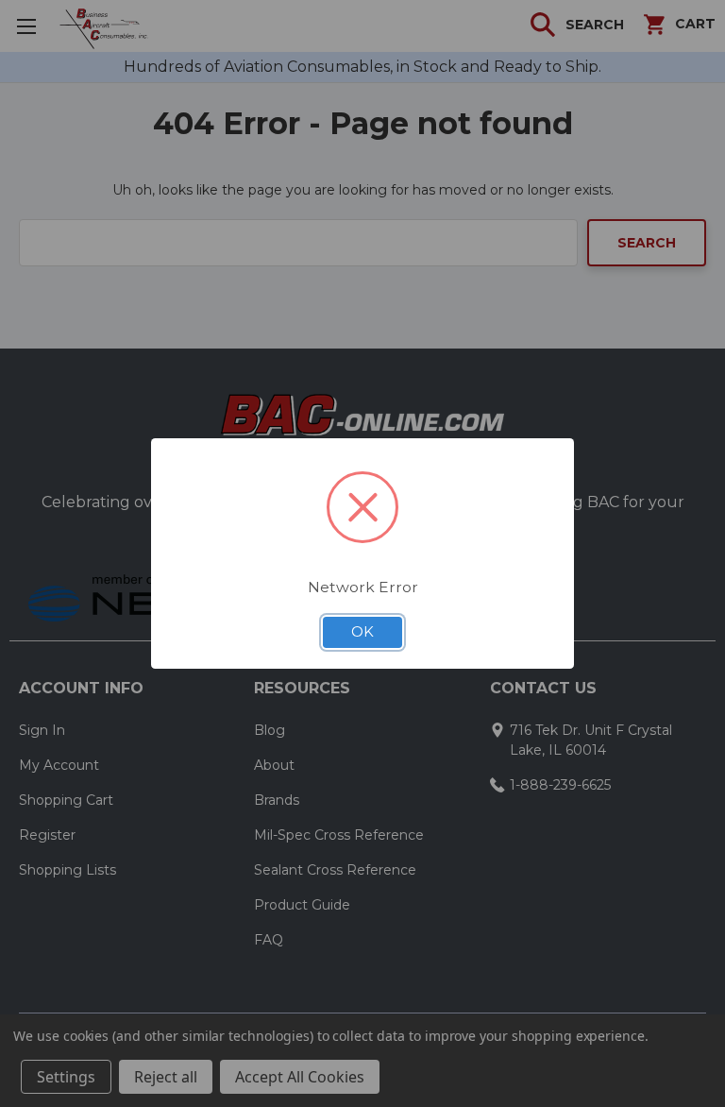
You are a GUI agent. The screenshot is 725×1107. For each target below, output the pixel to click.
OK (362, 631)
